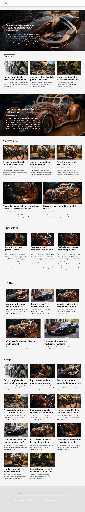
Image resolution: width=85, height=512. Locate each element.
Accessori (19, 500)
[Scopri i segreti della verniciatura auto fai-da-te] (42, 239)
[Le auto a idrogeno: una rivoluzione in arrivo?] (42, 295)
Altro (65, 500)
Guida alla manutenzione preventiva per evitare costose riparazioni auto (21, 207)
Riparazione (50, 500)
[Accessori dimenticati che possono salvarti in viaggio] (42, 67)
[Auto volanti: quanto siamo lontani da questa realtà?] (17, 295)
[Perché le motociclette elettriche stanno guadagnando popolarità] (42, 152)
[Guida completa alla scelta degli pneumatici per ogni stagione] (16, 67)
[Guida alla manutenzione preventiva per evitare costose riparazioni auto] (22, 192)
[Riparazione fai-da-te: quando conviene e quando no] (16, 239)
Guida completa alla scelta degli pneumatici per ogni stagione (15, 80)
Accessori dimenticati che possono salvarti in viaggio (42, 80)
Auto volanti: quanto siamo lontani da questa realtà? (20, 26)
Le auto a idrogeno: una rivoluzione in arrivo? (40, 307)
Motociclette (35, 500)
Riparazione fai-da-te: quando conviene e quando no (14, 250)
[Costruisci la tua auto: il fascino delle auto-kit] (62, 192)
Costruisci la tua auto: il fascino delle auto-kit (22, 111)
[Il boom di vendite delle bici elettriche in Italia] (15, 152)
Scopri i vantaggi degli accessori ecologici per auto (68, 80)
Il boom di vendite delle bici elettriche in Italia (14, 163)
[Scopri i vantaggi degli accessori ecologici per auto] (69, 67)
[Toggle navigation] (6, 3)
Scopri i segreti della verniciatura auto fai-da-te (42, 248)
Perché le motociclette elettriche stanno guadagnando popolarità (41, 164)
